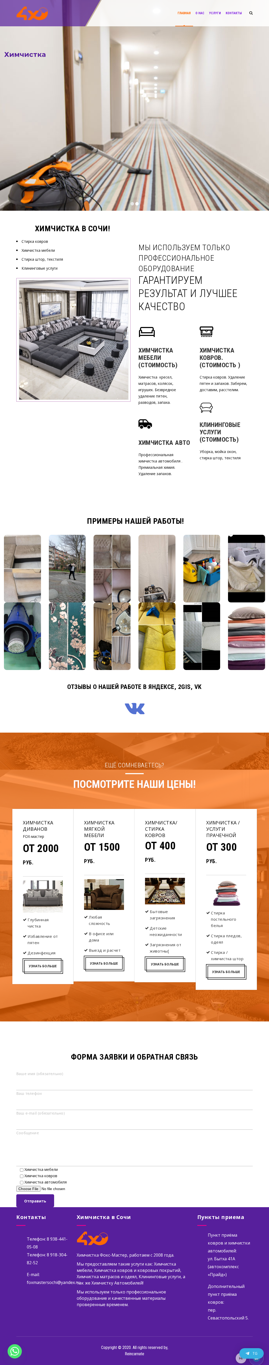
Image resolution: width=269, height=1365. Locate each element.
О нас (199, 13)
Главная (184, 13)
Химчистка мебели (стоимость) (158, 358)
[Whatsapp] (15, 1351)
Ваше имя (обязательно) (39, 1073)
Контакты (234, 13)
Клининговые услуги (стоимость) (220, 432)
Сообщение (27, 1132)
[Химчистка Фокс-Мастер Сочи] (32, 13)
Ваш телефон (29, 1093)
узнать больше (43, 966)
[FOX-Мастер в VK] (134, 707)
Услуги (215, 13)
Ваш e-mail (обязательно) (40, 1113)
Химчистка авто (164, 442)
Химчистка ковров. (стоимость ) (220, 358)
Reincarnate (134, 1353)
